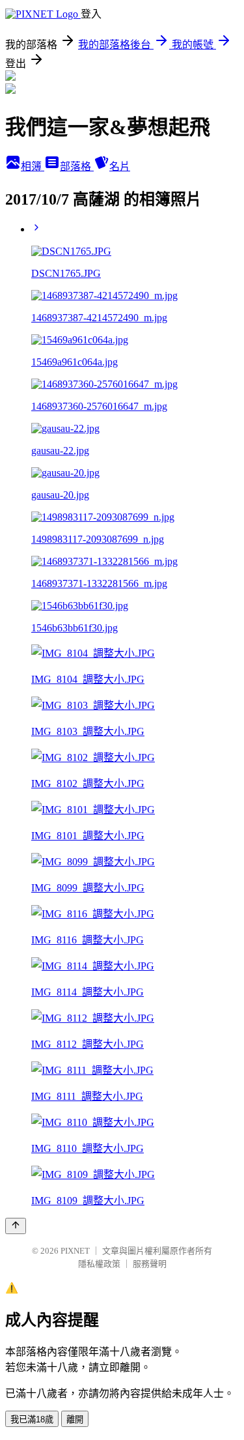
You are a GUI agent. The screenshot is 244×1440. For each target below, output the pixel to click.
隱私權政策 (99, 1264)
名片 (119, 166)
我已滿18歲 (31, 1419)
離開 (74, 1419)
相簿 (32, 166)
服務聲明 (150, 1264)
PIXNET (75, 1251)
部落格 (77, 166)
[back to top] (15, 1226)
